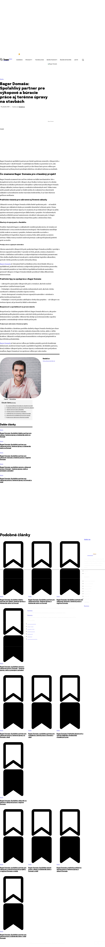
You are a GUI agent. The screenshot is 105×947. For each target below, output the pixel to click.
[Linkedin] (2, 148)
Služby (2, 79)
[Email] (2, 152)
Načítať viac (87, 539)
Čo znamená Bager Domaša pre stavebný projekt (19, 405)
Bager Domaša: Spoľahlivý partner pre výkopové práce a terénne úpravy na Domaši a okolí (16, 480)
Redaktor (22, 107)
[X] (2, 137)
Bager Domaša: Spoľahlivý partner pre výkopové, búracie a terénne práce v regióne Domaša (15, 457)
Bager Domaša (5, 264)
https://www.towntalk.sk (49, 361)
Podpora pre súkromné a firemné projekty (17, 417)
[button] (83, 59)
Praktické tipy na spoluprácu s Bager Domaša (18, 413)
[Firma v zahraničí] (16, 501)
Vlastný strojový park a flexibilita (15, 409)
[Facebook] (2, 133)
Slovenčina (13, 399)
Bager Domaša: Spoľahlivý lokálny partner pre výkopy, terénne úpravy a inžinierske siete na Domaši (15, 435)
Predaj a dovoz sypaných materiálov (16, 411)
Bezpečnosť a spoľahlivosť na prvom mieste (18, 415)
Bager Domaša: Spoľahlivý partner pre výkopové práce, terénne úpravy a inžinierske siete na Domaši (15, 446)
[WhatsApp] (2, 144)
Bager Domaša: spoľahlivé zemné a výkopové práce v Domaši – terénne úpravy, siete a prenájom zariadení (15, 469)
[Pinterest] (2, 140)
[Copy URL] (2, 156)
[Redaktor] (20, 377)
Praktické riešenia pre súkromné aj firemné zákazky (20, 407)
